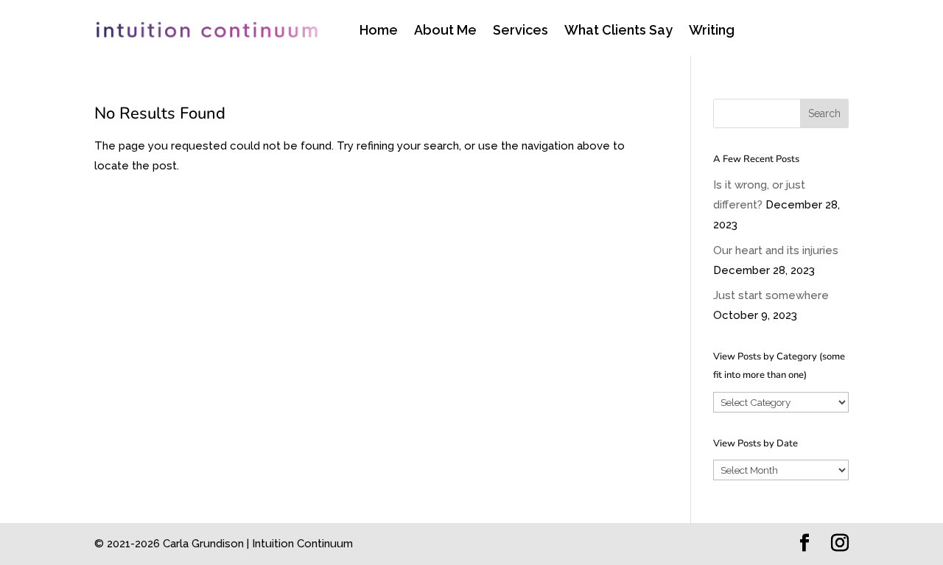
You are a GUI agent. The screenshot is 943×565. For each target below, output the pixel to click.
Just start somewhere (771, 295)
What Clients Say (618, 31)
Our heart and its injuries (775, 250)
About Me (445, 31)
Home (379, 31)
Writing (712, 31)
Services (520, 31)
